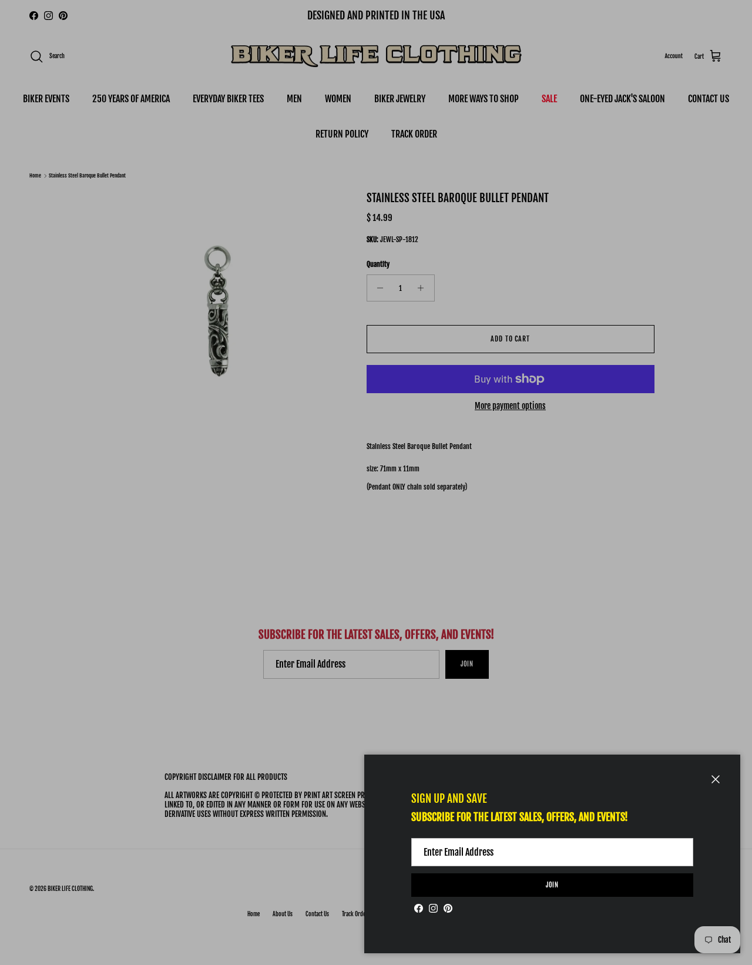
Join (552, 885)
